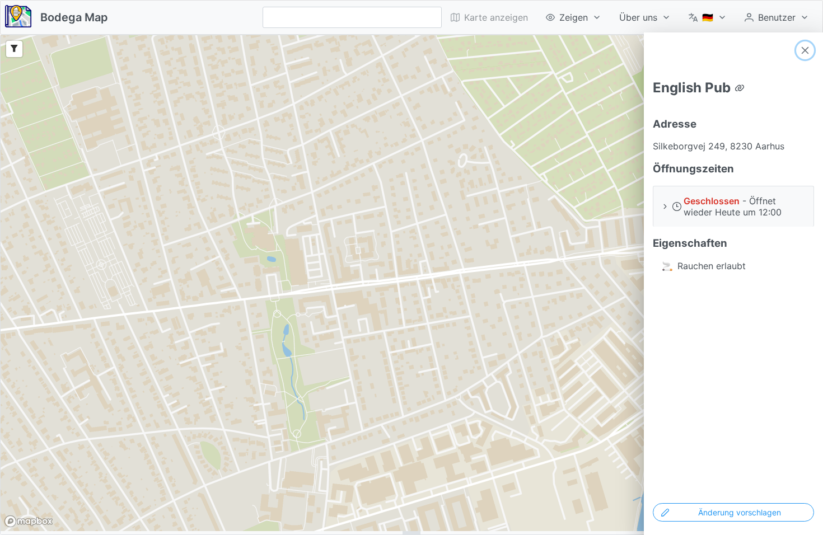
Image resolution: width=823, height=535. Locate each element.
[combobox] (352, 17)
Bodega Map (74, 17)
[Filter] (14, 49)
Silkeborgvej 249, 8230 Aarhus (718, 146)
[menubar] (630, 17)
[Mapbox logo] (28, 521)
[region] (411, 283)
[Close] (805, 50)
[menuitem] (573, 17)
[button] (733, 206)
